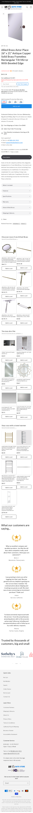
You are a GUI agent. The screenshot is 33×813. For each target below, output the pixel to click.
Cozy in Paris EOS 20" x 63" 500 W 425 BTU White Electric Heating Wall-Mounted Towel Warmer (8, 508)
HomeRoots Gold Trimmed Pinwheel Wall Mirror (23, 380)
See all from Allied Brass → (10, 239)
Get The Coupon (22, 84)
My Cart (5, 677)
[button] (2, 7)
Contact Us (6, 696)
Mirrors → (23, 223)
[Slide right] (20, 663)
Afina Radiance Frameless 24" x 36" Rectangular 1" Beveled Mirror (8, 380)
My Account (6, 693)
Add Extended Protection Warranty (12, 99)
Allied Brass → (16, 223)
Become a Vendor (8, 730)
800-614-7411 (14, 140)
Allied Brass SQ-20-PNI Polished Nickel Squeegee (23, 288)
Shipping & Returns (9, 711)
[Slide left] (13, 663)
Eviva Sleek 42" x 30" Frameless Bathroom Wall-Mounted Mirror (8, 409)
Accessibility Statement (10, 734)
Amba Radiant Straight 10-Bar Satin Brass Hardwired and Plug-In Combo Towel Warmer (9, 448)
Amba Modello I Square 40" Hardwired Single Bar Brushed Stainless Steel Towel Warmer (23, 478)
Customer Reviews (8, 707)
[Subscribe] (28, 783)
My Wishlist (6, 681)
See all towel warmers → (9, 427)
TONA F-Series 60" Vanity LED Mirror (8, 353)
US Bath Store (18, 796)
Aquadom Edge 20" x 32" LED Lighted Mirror (24, 353)
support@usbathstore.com (14, 142)
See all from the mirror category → (12, 333)
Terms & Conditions (9, 723)
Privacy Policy (7, 719)
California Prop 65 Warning (11, 726)
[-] (4, 102)
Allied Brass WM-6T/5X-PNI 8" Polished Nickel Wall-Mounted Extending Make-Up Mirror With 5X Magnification (9, 260)
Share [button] (5, 219)
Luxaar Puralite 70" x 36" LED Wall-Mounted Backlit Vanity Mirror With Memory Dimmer (24, 408)
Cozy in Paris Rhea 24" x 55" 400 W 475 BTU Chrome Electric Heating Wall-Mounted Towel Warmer (24, 448)
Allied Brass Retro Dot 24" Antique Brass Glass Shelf (23, 316)
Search (5, 685)
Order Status (7, 689)
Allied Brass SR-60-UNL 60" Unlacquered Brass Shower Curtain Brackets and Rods (8, 289)
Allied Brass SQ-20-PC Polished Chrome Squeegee (9, 316)
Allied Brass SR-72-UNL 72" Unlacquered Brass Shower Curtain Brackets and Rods (23, 260)
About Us (6, 715)
